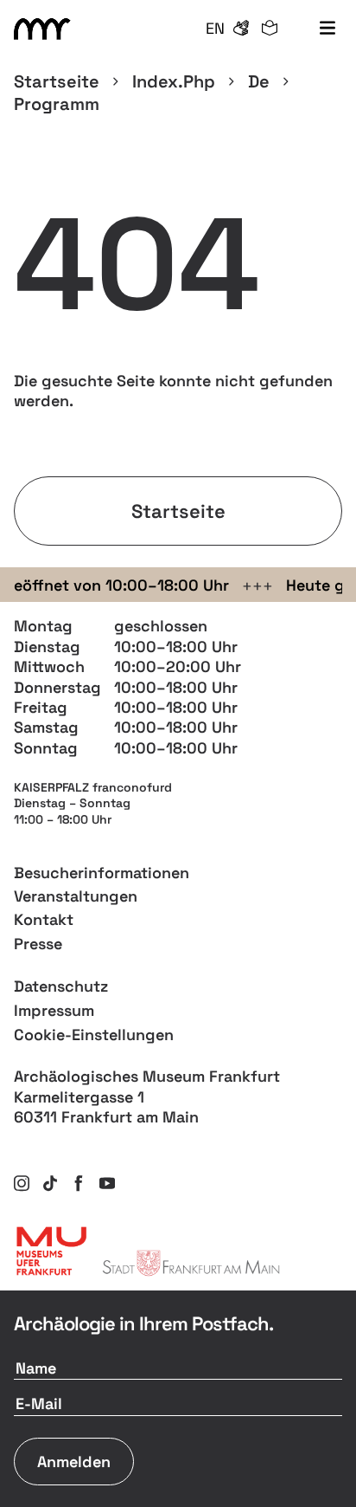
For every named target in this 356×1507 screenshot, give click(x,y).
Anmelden (74, 1461)
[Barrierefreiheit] (241, 28)
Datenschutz (61, 986)
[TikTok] (50, 1183)
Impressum (54, 1010)
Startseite (56, 81)
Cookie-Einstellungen (94, 1035)
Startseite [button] (178, 511)
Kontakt (43, 919)
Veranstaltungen (75, 896)
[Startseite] (45, 29)
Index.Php (173, 81)
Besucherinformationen (101, 873)
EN (215, 28)
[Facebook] (78, 1183)
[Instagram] (21, 1183)
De (259, 81)
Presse (38, 944)
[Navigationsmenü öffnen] (327, 29)
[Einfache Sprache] (269, 28)
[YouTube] (107, 1183)
